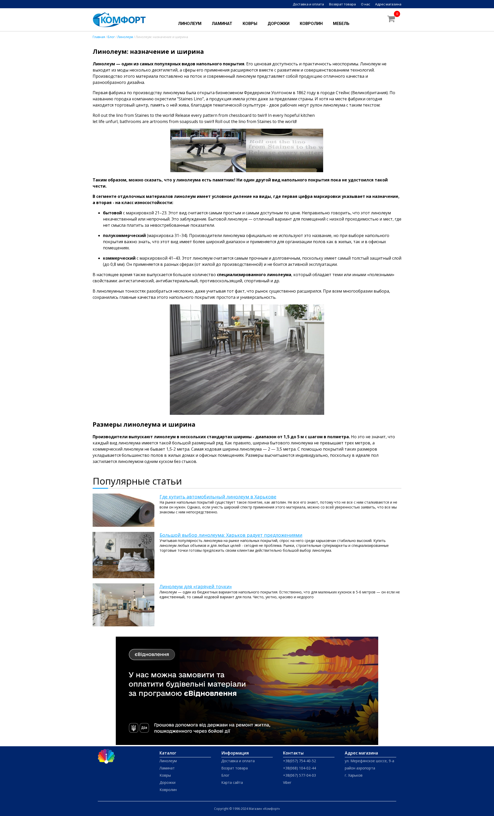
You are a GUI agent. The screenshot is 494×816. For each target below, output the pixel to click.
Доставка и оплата (308, 4)
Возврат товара (342, 4)
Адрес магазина (388, 4)
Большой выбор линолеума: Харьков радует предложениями (231, 535)
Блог (111, 37)
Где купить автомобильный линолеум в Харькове (218, 497)
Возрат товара (234, 768)
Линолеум (189, 23)
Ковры (250, 23)
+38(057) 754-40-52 (299, 760)
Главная (99, 37)
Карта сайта (232, 782)
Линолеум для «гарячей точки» (196, 586)
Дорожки (278, 23)
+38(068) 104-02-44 (299, 768)
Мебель (341, 23)
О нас (365, 4)
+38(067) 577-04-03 (299, 775)
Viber (287, 782)
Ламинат (222, 23)
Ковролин (311, 23)
